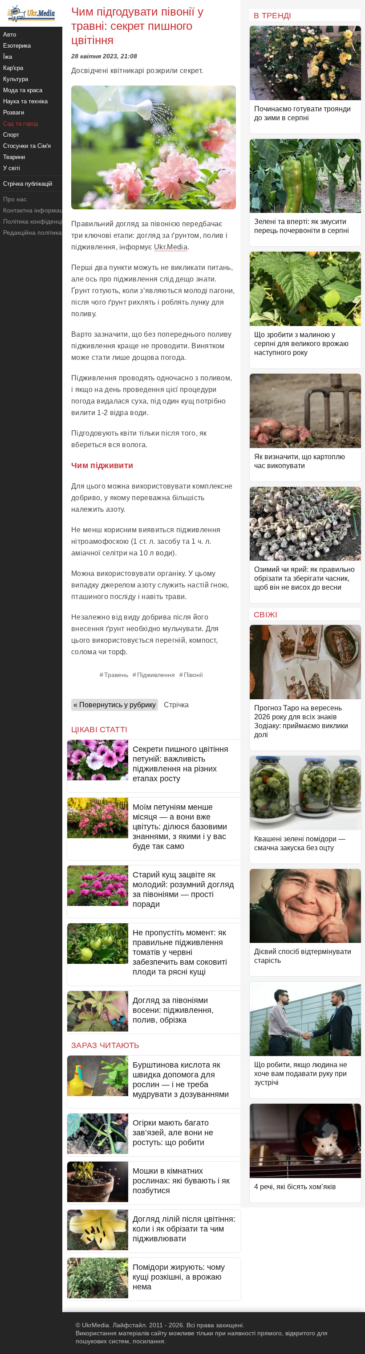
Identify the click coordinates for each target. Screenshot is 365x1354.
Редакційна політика (32, 232)
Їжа (7, 56)
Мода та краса (22, 90)
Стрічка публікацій (27, 183)
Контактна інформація (35, 210)
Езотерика (17, 45)
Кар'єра (13, 68)
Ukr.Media (170, 247)
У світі (11, 168)
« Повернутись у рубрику (114, 705)
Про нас (15, 199)
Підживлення (156, 674)
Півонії (193, 674)
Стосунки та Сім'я (27, 146)
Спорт (11, 134)
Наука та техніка (25, 101)
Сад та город (20, 123)
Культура (15, 79)
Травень (116, 674)
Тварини (14, 157)
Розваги (13, 112)
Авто (9, 34)
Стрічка (176, 705)
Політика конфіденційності (41, 221)
